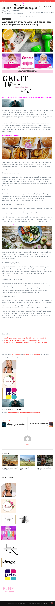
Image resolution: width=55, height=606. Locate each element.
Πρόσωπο (6, 11)
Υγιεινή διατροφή (28, 412)
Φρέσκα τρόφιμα (36, 412)
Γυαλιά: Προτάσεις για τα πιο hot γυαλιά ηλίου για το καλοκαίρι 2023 (25, 338)
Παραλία (21, 412)
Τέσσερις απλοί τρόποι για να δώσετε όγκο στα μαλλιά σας (22, 340)
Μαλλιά (11, 11)
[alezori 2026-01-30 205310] (27, 380)
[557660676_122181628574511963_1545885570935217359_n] (27, 590)
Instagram (37, 354)
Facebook (26, 354)
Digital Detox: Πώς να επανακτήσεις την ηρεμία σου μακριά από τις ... (10, 467)
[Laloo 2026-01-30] (27, 366)
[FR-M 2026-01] (27, 549)
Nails (15, 11)
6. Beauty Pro (20, 13)
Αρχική (3, 16)
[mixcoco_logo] (27, 562)
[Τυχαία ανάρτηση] (49, 12)
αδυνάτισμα (11, 412)
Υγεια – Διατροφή (8, 13)
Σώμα (18, 11)
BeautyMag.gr (16, 354)
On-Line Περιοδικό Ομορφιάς (19, 8)
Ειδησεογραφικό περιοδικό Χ (42, 603)
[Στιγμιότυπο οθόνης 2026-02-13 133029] (27, 103)
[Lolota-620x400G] (27, 393)
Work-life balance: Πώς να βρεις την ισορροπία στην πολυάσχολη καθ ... (44, 467)
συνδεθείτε (18, 479)
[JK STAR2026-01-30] (27, 533)
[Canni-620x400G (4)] (8, 519)
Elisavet (27, 444)
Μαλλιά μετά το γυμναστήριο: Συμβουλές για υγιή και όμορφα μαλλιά (25, 342)
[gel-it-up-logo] (27, 84)
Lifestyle (14, 13)
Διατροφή (17, 412)
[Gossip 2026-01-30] (27, 519)
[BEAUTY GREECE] (27, 72)
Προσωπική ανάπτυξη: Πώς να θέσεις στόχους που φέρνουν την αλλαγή (27, 468)
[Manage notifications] (51, 603)
